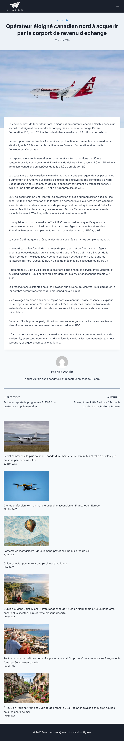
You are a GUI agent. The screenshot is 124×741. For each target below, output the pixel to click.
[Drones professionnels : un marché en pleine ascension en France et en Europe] (62, 486)
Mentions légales (82, 732)
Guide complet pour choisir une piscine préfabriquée (35, 563)
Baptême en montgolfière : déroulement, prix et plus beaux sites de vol (47, 550)
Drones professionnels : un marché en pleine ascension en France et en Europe (52, 505)
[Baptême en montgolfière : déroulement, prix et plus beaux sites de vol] (62, 531)
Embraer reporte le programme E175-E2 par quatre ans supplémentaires (30, 402)
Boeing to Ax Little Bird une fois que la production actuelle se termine (97, 402)
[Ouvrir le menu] (117, 5)
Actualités (62, 20)
